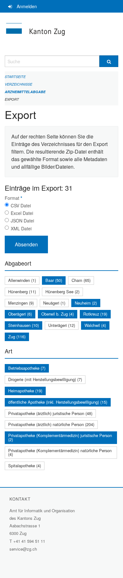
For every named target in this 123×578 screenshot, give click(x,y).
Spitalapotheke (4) (24, 466)
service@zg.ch (23, 549)
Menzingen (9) (21, 303)
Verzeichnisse (18, 84)
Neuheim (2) (86, 303)
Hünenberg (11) (22, 292)
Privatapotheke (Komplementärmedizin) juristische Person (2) (60, 437)
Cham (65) (81, 280)
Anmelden (27, 6)
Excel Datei (22, 213)
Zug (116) (17, 337)
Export (12, 99)
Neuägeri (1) (54, 303)
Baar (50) (53, 280)
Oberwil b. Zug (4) (57, 314)
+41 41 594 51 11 (29, 541)
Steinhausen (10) (23, 325)
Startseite (15, 76)
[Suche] (108, 61)
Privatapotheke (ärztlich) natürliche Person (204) (51, 424)
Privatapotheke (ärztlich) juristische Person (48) (50, 413)
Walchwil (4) (95, 325)
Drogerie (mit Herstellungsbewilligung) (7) (45, 379)
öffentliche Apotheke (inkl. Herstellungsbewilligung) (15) (57, 402)
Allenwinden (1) (22, 280)
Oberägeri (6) (20, 314)
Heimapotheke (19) (25, 391)
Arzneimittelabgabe (25, 91)
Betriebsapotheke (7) (26, 368)
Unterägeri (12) (61, 325)
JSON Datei (22, 220)
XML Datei (21, 228)
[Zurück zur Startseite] (61, 34)
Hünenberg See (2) (62, 292)
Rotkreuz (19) (95, 314)
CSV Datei (21, 205)
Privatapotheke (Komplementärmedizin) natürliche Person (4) (60, 452)
